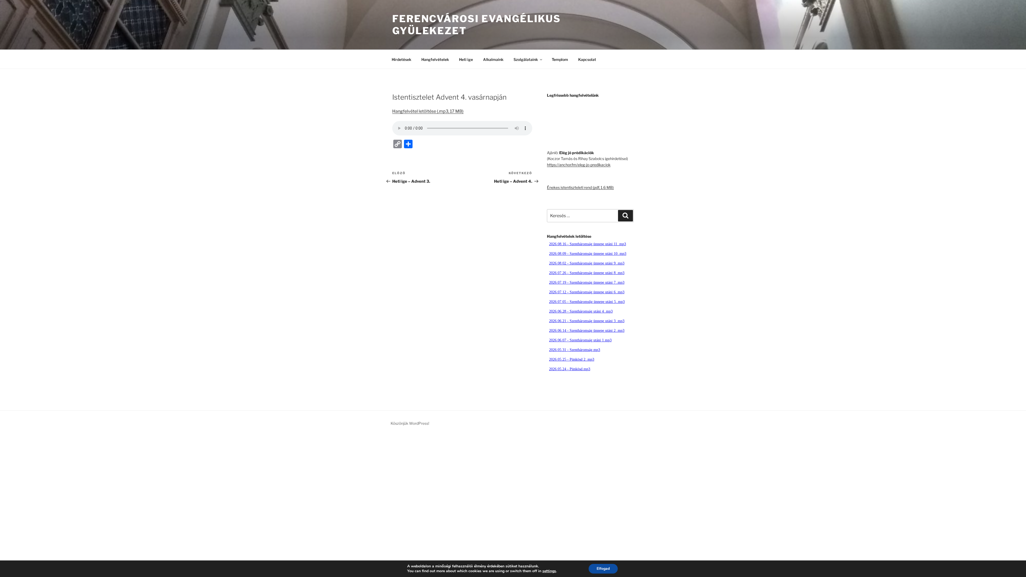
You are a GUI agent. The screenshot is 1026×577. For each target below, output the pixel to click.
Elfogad (603, 568)
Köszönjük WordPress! (410, 423)
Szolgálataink (526, 59)
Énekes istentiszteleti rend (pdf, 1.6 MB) (580, 187)
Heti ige (466, 59)
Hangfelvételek (435, 59)
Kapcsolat (587, 59)
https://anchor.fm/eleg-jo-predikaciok (579, 164)
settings (549, 571)
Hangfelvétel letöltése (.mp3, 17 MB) (428, 111)
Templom (560, 59)
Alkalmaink (493, 59)
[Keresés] (625, 215)
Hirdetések (401, 59)
